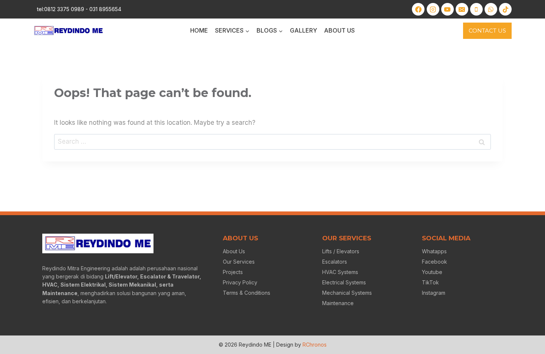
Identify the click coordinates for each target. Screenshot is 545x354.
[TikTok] (505, 9)
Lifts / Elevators (340, 251)
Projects (233, 272)
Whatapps (434, 251)
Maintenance (338, 303)
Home (199, 30)
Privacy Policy (240, 282)
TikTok (430, 282)
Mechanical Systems (347, 293)
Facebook (434, 261)
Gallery (303, 30)
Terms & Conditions (246, 293)
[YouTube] (447, 9)
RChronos (315, 344)
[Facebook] (418, 9)
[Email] (462, 9)
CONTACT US (487, 30)
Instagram (433, 293)
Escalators (334, 261)
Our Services (239, 261)
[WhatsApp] (491, 9)
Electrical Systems (344, 282)
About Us (339, 30)
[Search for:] (272, 141)
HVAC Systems (340, 272)
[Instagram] (433, 9)
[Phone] (476, 9)
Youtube (432, 272)
